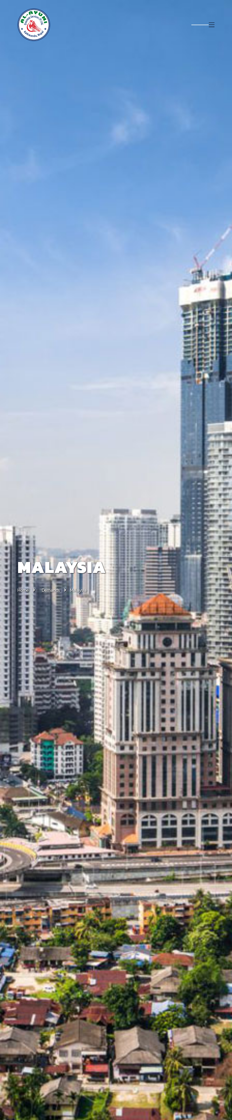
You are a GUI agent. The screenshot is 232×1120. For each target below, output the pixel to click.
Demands (51, 590)
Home (23, 590)
